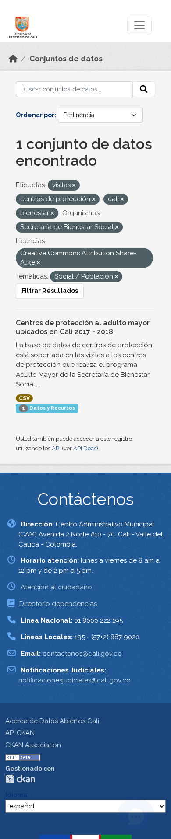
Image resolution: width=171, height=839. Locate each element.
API (56, 448)
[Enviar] (143, 89)
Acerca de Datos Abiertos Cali (52, 721)
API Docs (84, 448)
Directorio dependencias (58, 604)
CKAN (20, 778)
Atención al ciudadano (56, 587)
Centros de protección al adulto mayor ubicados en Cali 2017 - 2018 (83, 327)
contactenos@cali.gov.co (82, 654)
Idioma (16, 794)
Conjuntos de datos (66, 58)
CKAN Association (33, 745)
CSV (24, 398)
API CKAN (20, 733)
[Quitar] (73, 185)
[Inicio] (13, 58)
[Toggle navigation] (139, 25)
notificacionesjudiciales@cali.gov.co (74, 680)
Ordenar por (35, 114)
